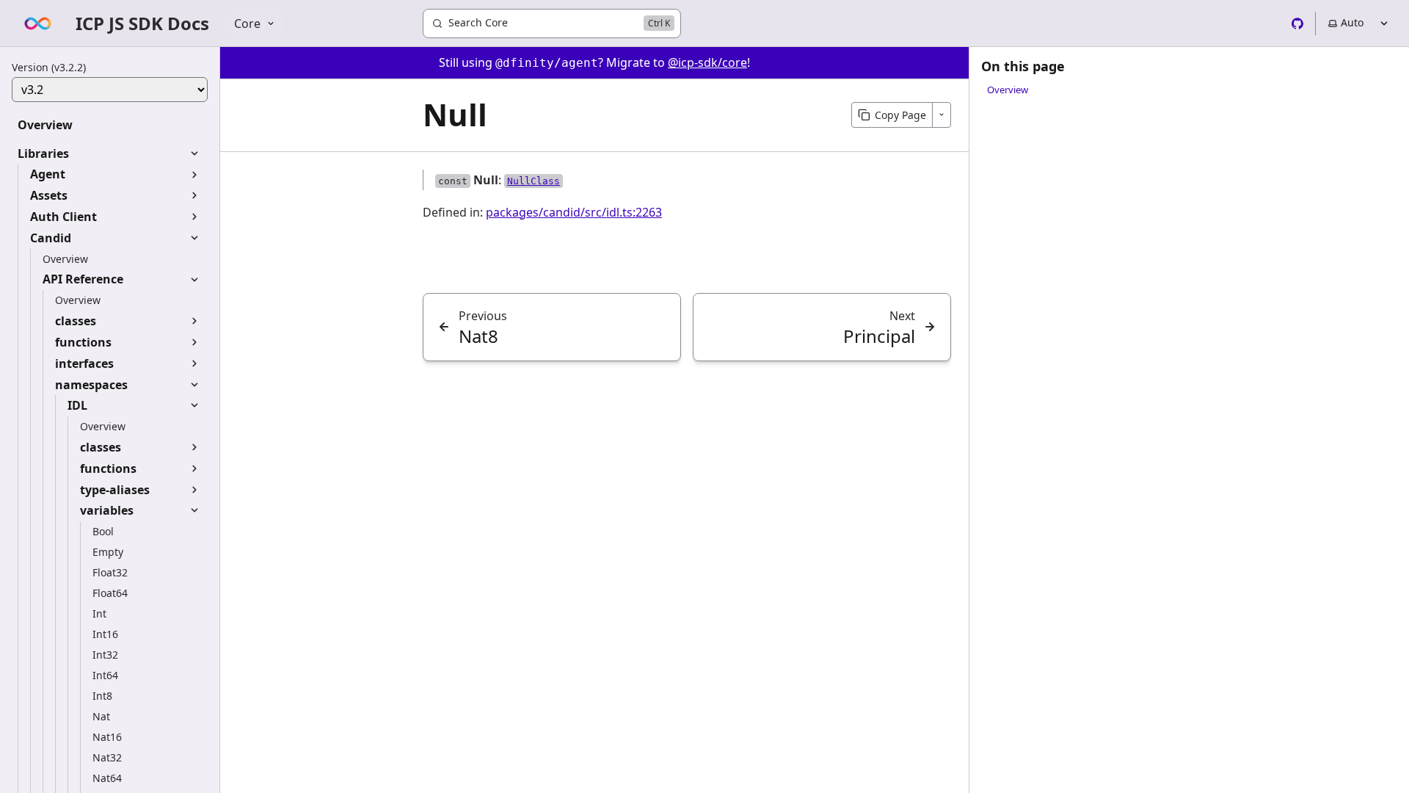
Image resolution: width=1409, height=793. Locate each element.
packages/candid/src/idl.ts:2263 (574, 212)
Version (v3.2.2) (49, 67)
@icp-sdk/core (707, 62)
